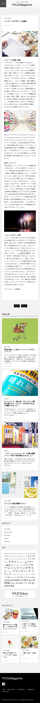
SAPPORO (19, 553)
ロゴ (15, 577)
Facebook (3, 684)
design (14, 553)
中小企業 (30, 577)
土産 (22, 580)
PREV (17, 306)
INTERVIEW (8, 532)
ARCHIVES (11, 689)
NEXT (24, 306)
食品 (12, 586)
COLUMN (7, 529)
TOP (3, 689)
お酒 (34, 553)
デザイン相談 (23, 562)
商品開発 (16, 580)
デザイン (14, 561)
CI (10, 553)
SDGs (23, 553)
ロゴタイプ (22, 577)
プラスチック (15, 574)
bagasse (7, 553)
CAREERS (30, 689)
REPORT (7, 541)
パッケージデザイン (19, 569)
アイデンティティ (10, 556)
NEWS (6, 538)
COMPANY (21, 689)
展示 (26, 580)
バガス (22, 565)
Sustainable (29, 553)
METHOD (7, 535)
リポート (10, 577)
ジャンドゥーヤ (13, 559)
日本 (29, 583)
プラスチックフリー (25, 574)
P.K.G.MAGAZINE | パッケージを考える (12, 678)
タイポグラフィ (23, 559)
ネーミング (15, 565)
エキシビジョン (22, 556)
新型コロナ (23, 583)
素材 (8, 586)
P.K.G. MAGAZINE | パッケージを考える (22, 3)
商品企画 (9, 580)
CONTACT (5, 691)
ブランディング (22, 571)
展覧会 (31, 580)
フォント (9, 571)
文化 (17, 583)
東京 (33, 583)
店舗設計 (13, 583)
